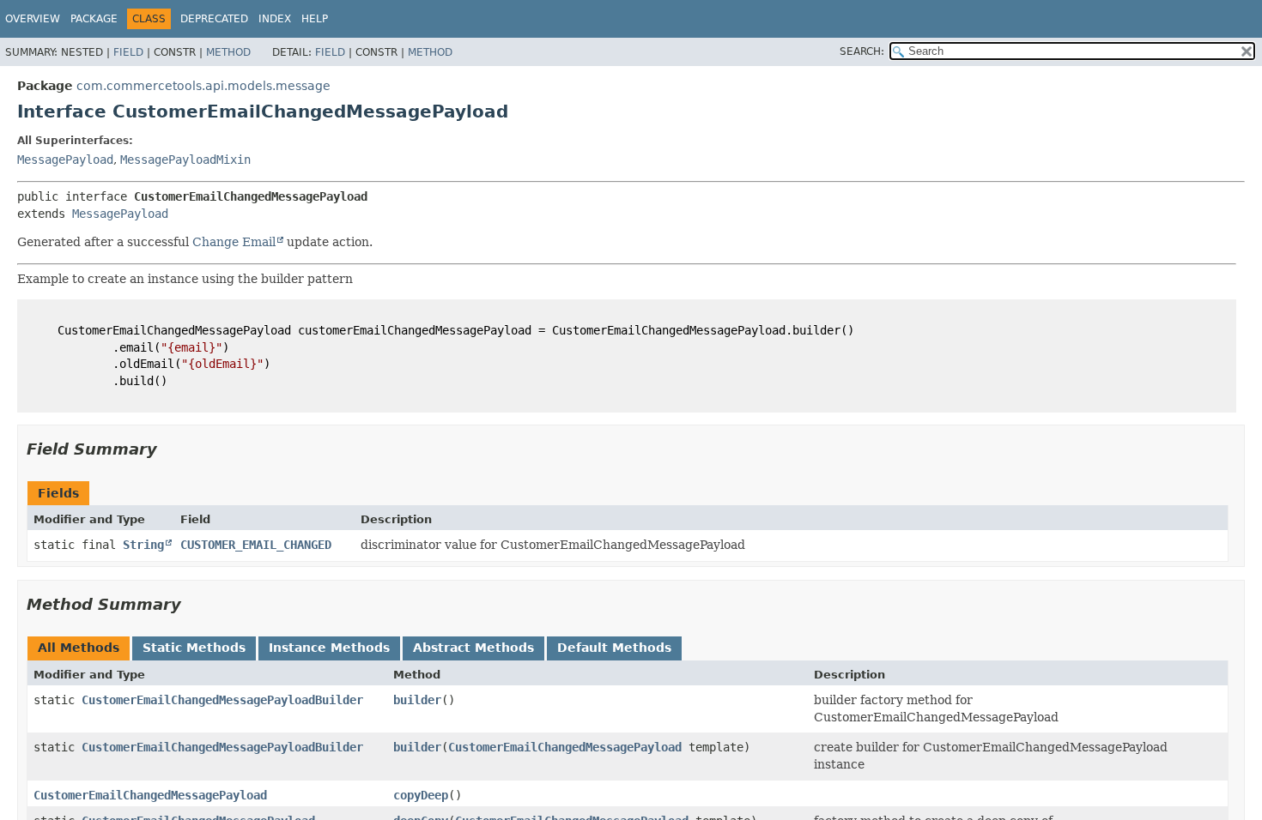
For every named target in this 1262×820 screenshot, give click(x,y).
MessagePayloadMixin (185, 159)
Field (128, 52)
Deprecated (214, 19)
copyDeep (420, 795)
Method (228, 52)
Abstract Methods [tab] (473, 647)
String (143, 545)
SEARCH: (862, 51)
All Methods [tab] (78, 647)
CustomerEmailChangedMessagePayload (565, 747)
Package (94, 19)
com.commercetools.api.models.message (203, 86)
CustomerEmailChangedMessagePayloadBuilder (222, 700)
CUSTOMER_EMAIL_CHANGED (255, 545)
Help (314, 19)
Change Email (234, 242)
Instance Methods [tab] (329, 647)
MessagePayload (65, 159)
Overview (32, 19)
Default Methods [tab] (614, 647)
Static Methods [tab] (194, 647)
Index (274, 19)
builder (417, 700)
